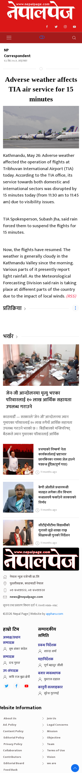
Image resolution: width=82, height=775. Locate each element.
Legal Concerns (57, 724)
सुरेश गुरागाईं (51, 693)
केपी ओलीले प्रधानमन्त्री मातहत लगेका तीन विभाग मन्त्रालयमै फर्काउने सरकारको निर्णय (57, 494)
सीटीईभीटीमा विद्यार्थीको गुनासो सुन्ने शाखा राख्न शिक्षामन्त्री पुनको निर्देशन (54, 530)
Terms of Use (56, 750)
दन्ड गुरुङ (14, 663)
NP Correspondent (17, 53)
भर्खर (8, 336)
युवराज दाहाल (52, 679)
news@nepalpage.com (26, 597)
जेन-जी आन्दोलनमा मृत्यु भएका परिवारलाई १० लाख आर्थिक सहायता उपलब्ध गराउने (38, 400)
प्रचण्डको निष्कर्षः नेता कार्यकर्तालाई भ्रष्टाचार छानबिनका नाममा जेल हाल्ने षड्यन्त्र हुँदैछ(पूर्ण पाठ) (56, 456)
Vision (51, 756)
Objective (54, 737)
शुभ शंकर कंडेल (18, 649)
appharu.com (54, 614)
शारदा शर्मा (50, 651)
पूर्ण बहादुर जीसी (53, 665)
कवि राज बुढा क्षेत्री (19, 677)
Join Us (51, 718)
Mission (52, 731)
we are (51, 763)
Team (50, 744)
